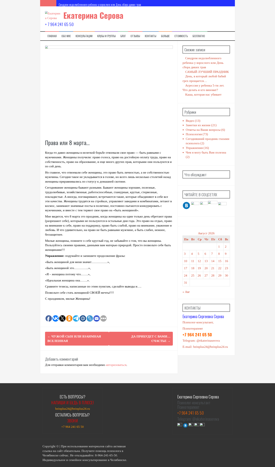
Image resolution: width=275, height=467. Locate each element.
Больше (165, 36)
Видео (190, 120)
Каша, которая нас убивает (203, 94)
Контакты (150, 36)
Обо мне (66, 36)
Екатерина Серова (93, 15)
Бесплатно (199, 36)
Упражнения (194, 148)
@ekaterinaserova (208, 340)
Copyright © (51, 446)
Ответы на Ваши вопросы (203, 129)
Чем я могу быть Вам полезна (206, 152)
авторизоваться (116, 365)
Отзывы (135, 36)
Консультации (84, 36)
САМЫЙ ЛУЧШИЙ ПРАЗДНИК (207, 71)
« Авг (186, 292)
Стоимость (181, 36)
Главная (52, 36)
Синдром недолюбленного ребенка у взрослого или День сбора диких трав (100, 5)
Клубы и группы (106, 36)
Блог (123, 36)
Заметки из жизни (198, 125)
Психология (194, 134)
